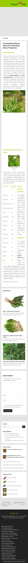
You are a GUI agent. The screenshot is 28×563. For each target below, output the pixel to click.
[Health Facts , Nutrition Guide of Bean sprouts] (14, 325)
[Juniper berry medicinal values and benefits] (14, 351)
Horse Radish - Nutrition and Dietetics (10, 529)
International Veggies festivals (12, 433)
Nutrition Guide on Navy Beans (8, 550)
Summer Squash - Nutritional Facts (9, 533)
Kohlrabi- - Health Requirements (8, 546)
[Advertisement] (14, 22)
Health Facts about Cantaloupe (8, 558)
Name (5, 395)
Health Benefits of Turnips (7, 536)
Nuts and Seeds (12, 517)
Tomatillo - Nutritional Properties (8, 555)
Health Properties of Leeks (7, 531)
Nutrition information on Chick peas (9, 538)
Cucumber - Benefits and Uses (8, 556)
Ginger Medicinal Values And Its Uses (19, 503)
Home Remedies (20, 517)
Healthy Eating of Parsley (7, 553)
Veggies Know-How (13, 516)
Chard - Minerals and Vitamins (8, 543)
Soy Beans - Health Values (7, 541)
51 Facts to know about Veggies (12, 435)
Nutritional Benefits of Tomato (8, 548)
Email (4, 400)
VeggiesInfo (10, 561)
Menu (6, 38)
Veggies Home (5, 516)
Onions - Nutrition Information (8, 551)
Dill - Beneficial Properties (7, 528)
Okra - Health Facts (5, 539)
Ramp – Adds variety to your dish (11, 311)
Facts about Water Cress (7, 545)
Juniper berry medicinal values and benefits (14, 361)
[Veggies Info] (18, 3)
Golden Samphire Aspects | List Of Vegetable (7, 504)
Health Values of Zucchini (7, 526)
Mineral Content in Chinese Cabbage (9, 534)
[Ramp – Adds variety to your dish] (14, 301)
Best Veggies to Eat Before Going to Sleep (14, 440)
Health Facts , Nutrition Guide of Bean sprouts (12, 336)
